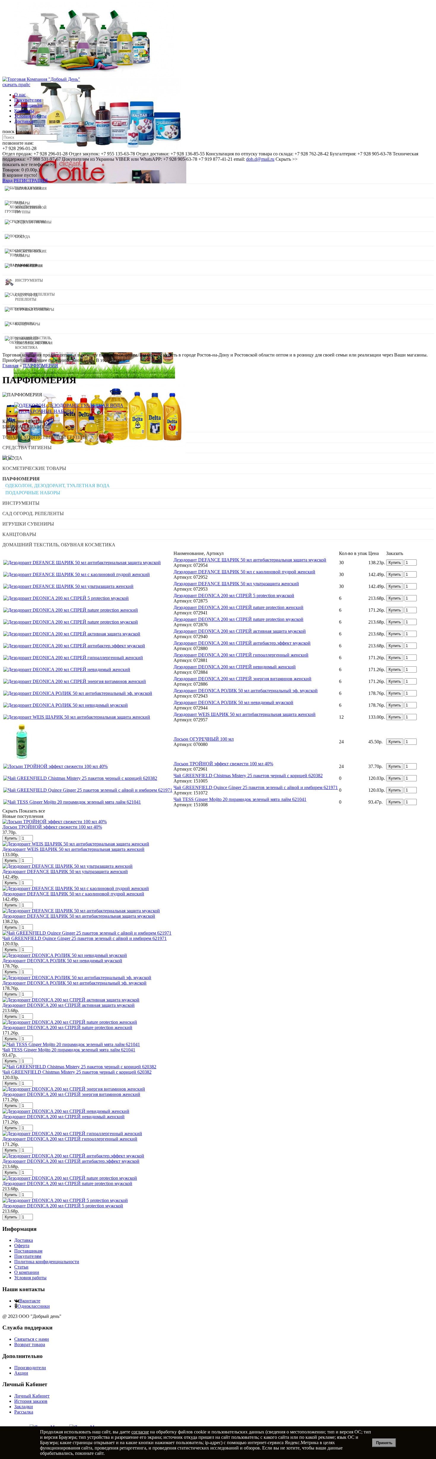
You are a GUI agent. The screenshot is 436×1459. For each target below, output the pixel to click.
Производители (30, 1367)
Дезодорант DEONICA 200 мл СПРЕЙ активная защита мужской (240, 631)
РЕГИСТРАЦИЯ (31, 180)
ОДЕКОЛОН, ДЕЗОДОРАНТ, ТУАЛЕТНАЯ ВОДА (57, 485)
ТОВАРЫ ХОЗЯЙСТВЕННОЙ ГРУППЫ (44, 437)
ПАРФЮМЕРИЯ (21, 478)
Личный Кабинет (32, 1395)
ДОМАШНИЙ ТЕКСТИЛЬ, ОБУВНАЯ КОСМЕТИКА (58, 544)
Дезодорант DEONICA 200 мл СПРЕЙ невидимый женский (235, 666)
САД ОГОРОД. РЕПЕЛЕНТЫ (33, 513)
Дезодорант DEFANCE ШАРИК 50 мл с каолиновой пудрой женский (244, 571)
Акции (21, 1373)
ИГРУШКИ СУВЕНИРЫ (28, 523)
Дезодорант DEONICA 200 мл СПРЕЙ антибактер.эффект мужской (242, 643)
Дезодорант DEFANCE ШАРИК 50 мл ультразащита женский (236, 583)
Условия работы (30, 116)
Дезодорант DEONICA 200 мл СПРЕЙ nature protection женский (238, 607)
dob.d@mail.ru (260, 159)
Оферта (21, 1245)
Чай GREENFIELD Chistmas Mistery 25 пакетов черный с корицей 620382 (248, 775)
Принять (384, 1443)
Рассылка (23, 1411)
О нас (20, 94)
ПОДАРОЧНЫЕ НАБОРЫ (32, 492)
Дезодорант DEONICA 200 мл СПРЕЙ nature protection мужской (238, 619)
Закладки (23, 1406)
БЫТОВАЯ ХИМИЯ (23, 426)
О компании (26, 1272)
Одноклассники (33, 1306)
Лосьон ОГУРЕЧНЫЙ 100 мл (204, 739)
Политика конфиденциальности (46, 1261)
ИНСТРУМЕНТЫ (20, 503)
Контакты (24, 110)
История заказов (30, 1401)
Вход (7, 180)
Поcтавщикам (28, 105)
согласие (140, 1431)
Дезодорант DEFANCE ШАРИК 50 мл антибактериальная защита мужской (250, 559)
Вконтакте (29, 1300)
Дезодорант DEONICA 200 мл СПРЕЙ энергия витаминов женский (242, 678)
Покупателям (27, 99)
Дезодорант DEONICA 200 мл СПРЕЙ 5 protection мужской (234, 595)
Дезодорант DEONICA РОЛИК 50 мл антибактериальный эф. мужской (246, 690)
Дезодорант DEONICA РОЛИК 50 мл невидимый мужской (233, 702)
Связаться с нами (31, 1339)
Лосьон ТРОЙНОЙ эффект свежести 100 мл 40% (223, 763)
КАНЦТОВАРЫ (19, 534)
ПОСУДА (12, 457)
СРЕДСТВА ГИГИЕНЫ (27, 447)
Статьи (21, 1266)
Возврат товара (29, 1344)
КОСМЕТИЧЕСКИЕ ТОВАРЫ (34, 468)
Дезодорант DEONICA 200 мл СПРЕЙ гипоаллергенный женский (241, 654)
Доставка (23, 121)
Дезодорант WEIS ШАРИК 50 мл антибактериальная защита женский (245, 714)
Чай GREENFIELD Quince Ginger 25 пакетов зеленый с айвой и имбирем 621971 (256, 787)
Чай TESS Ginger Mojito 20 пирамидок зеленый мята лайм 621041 (240, 799)
